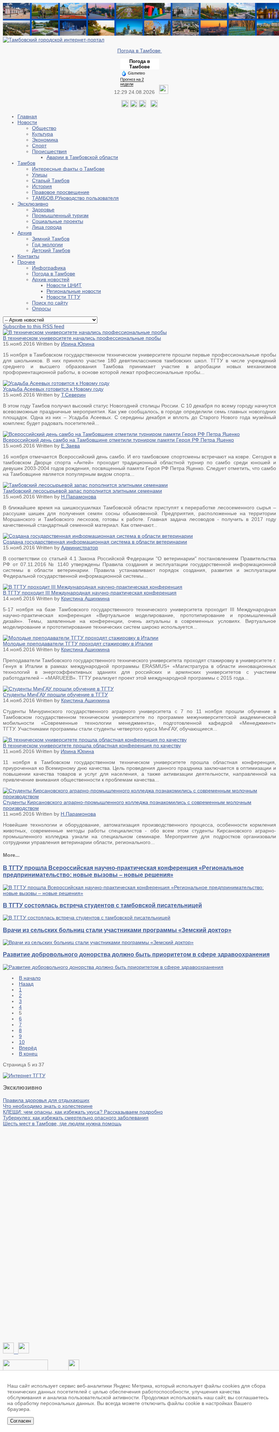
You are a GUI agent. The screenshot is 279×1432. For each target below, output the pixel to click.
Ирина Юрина (77, 344)
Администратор (79, 547)
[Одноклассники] (133, 105)
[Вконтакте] (125, 105)
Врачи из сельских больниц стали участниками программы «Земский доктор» (117, 930)
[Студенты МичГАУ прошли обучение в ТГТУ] (58, 689)
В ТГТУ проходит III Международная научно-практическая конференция (90, 593)
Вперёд (28, 1048)
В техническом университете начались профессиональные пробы (82, 338)
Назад (26, 984)
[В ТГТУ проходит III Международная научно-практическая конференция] (92, 587)
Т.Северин (73, 395)
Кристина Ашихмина (85, 598)
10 (22, 1042)
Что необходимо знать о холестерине (48, 1106)
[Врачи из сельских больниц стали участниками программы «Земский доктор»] (98, 942)
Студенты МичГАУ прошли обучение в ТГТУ (55, 694)
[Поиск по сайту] (154, 105)
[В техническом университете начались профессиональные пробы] (85, 332)
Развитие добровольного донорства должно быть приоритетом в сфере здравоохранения (136, 954)
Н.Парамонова (78, 497)
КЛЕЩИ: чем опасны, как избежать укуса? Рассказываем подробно (83, 1112)
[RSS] (142, 105)
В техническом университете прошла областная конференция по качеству (92, 745)
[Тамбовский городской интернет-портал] (53, 40)
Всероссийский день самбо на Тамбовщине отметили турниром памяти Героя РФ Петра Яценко (118, 440)
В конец (28, 1054)
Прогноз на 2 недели (132, 81)
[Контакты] (25, 1369)
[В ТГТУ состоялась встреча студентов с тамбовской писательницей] (86, 917)
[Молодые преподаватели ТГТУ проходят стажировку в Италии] (80, 638)
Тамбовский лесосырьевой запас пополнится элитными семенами (82, 491)
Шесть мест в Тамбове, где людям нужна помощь (62, 1123)
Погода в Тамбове (139, 50)
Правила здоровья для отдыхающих (46, 1100)
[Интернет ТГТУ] (24, 1075)
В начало (30, 978)
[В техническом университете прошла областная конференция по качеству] (95, 740)
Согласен (20, 1421)
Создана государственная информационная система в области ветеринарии (95, 542)
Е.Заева (70, 446)
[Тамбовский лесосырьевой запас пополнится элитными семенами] (85, 485)
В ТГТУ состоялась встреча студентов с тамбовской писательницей (102, 905)
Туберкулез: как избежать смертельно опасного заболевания (76, 1118)
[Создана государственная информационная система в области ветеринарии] (98, 536)
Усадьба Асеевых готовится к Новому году (53, 389)
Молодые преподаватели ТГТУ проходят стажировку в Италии (78, 644)
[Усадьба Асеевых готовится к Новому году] (56, 383)
